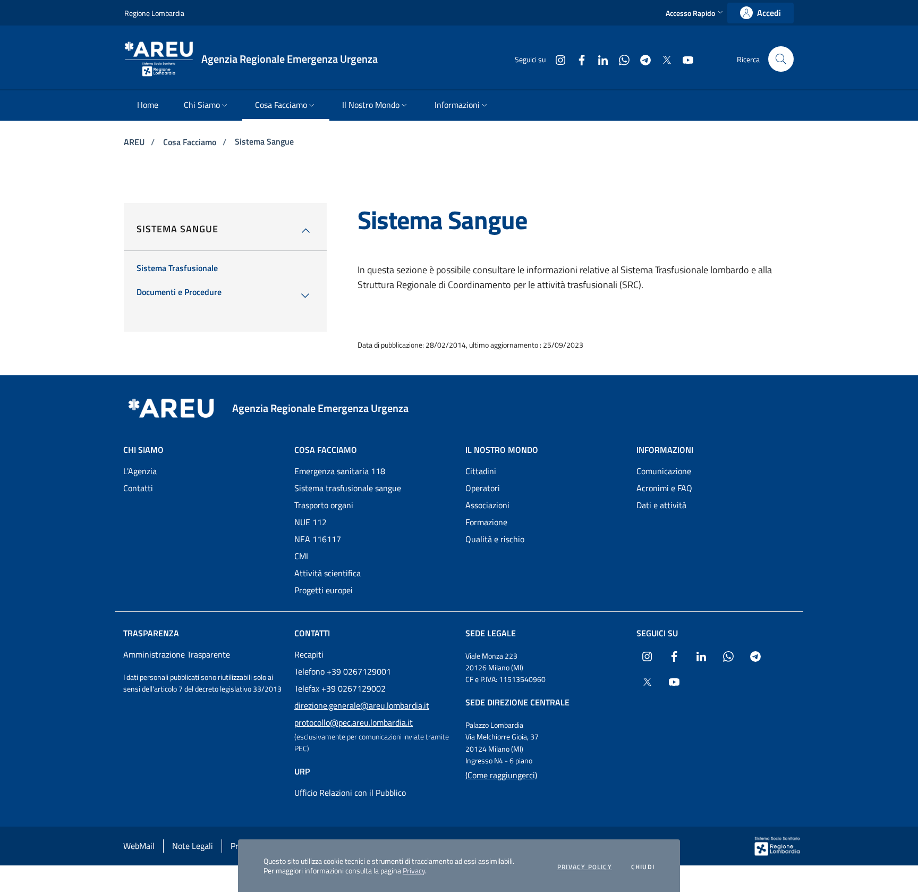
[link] (760, 13)
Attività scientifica (327, 573)
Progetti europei (323, 590)
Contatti (138, 488)
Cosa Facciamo (190, 142)
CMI (301, 556)
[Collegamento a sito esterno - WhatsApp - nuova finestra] (620, 59)
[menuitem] (147, 105)
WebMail (139, 845)
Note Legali (192, 845)
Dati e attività (661, 505)
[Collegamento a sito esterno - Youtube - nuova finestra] (683, 59)
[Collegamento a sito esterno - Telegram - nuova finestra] (641, 59)
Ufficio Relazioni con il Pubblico (350, 792)
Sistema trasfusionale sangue (347, 488)
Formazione (486, 522)
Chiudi (642, 867)
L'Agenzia (140, 471)
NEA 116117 (317, 539)
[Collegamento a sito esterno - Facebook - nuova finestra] (577, 59)
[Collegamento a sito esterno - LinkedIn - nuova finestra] (598, 59)
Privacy (414, 870)
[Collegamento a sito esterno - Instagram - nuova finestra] (556, 59)
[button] (695, 13)
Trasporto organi (323, 505)
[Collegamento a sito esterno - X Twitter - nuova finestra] (662, 59)
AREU (135, 142)
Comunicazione (663, 471)
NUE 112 (310, 522)
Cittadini (480, 471)
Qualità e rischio (494, 539)
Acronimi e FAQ (664, 488)
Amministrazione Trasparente (176, 654)
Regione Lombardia (154, 13)
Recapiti (309, 654)
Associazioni (487, 505)
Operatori (482, 488)
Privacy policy (584, 867)
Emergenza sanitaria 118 (339, 471)
